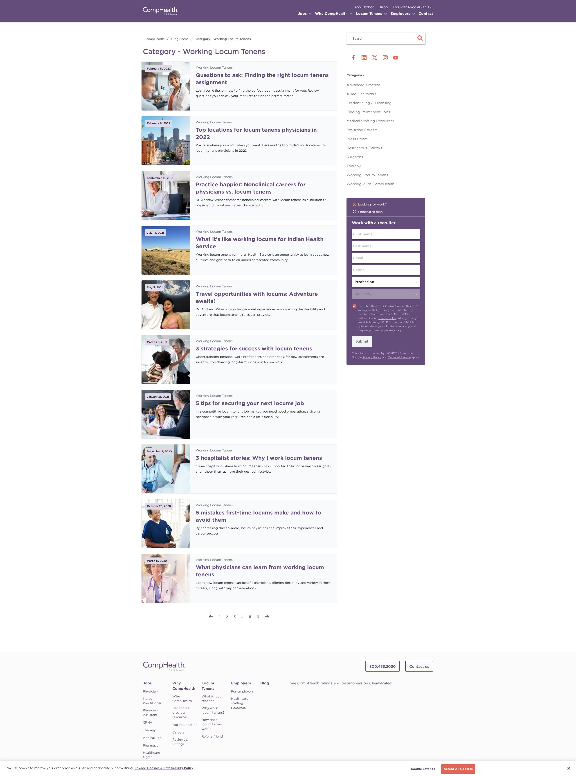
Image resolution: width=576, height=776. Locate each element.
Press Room (357, 139)
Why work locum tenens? (213, 710)
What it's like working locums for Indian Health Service (260, 243)
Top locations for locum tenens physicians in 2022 (256, 133)
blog (384, 7)
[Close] (569, 768)
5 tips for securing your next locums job (250, 403)
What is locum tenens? (213, 699)
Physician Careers (362, 130)
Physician (150, 691)
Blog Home (180, 39)
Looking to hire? (371, 212)
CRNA (147, 722)
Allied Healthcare (361, 94)
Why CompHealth (183, 686)
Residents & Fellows (364, 148)
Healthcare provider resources (180, 712)
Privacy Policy (371, 357)
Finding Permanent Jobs (368, 112)
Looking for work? (372, 204)
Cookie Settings (423, 769)
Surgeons (354, 157)
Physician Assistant (150, 712)
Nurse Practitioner (152, 701)
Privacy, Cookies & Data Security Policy (164, 768)
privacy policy (387, 318)
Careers (178, 732)
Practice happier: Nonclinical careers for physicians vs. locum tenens (251, 188)
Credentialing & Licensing (369, 103)
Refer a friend (212, 736)
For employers (242, 691)
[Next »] (267, 616)
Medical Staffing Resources (370, 121)
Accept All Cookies (458, 769)
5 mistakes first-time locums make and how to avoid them (258, 516)
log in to (412, 7)
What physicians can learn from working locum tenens (260, 571)
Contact (425, 13)
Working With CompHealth (370, 184)
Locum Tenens (208, 686)
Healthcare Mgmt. (151, 755)
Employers (241, 683)
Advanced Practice (363, 85)
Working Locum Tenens (214, 67)
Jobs (147, 683)
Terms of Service (399, 357)
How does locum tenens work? (212, 724)
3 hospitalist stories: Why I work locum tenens (259, 458)
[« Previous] (211, 616)
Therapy (353, 166)
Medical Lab (152, 738)
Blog (264, 683)
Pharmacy (150, 745)
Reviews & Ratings (180, 742)
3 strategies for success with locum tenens (254, 348)
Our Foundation (185, 724)
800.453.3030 (364, 7)
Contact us (419, 666)
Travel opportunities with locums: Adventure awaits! (257, 297)
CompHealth (154, 39)
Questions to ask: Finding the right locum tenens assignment (262, 79)
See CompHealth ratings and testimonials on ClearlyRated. (341, 683)
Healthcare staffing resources (239, 703)
